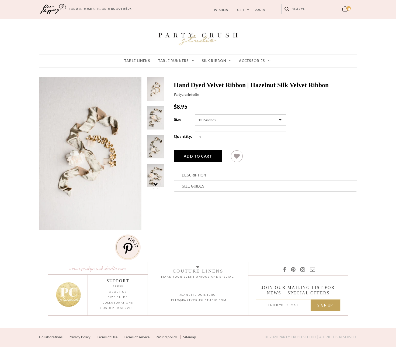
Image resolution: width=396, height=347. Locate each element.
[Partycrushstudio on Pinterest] (292, 269)
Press (118, 286)
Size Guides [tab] (193, 186)
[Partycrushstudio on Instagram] (301, 269)
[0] (345, 10)
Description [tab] (194, 175)
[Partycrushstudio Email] (311, 269)
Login (260, 10)
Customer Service (117, 307)
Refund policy (166, 337)
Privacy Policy (80, 337)
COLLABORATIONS (118, 302)
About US (118, 291)
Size (178, 119)
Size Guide (118, 297)
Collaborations (50, 337)
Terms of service (137, 337)
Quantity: (183, 136)
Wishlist (222, 10)
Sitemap (189, 337)
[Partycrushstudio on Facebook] (284, 269)
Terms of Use (107, 337)
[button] (236, 158)
